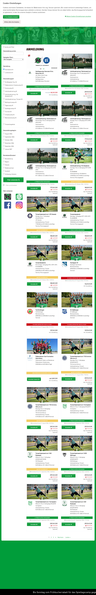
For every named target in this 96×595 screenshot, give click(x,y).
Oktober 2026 (9, 140)
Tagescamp (8, 105)
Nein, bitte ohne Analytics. (12, 22)
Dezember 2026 (9, 146)
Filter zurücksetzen (11, 185)
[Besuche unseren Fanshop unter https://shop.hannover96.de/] (19, 196)
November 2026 (9, 143)
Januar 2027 (8, 149)
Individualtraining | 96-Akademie (11, 95)
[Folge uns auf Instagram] (19, 205)
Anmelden (33, 93)
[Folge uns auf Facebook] (7, 205)
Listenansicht (9, 72)
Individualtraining (10, 91)
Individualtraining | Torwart (13, 99)
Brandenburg (9, 158)
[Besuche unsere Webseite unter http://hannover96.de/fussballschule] (7, 196)
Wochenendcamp (10, 118)
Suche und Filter (9, 47)
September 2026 (9, 137)
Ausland (7, 171)
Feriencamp (8, 88)
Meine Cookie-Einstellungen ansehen (78, 16)
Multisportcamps (10, 102)
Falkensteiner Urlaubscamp (13, 85)
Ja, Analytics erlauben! (12, 17)
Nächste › (61, 537)
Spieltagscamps (10, 108)
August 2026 (8, 134)
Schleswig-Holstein (10, 174)
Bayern (7, 161)
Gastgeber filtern (8, 57)
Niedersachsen (9, 168)
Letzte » (67, 537)
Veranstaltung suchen (9, 51)
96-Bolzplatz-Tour (10, 82)
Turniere (7, 111)
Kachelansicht (9, 69)
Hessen (7, 165)
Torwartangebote (10, 124)
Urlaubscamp (9, 114)
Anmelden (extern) (33, 379)
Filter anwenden (12, 180)
